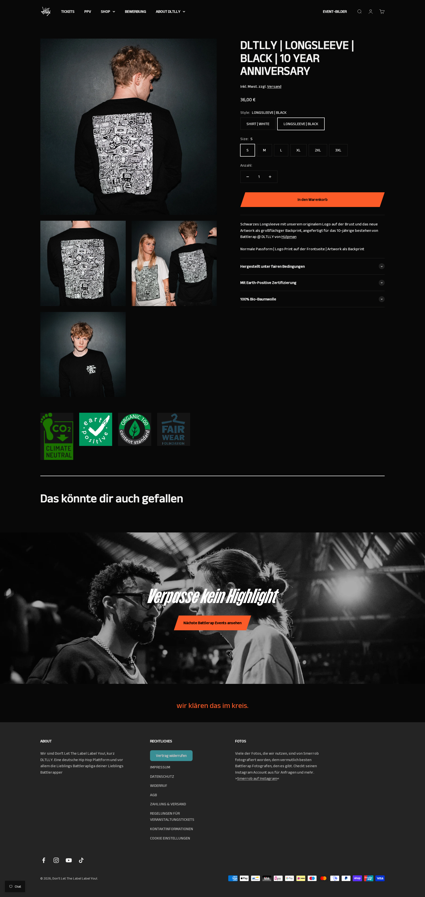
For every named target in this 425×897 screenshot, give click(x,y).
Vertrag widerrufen (171, 755)
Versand (274, 86)
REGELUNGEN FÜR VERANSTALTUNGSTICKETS (172, 816)
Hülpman (288, 237)
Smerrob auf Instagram (257, 778)
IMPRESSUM (160, 767)
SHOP (105, 11)
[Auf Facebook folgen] (43, 860)
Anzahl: (246, 165)
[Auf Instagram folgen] (56, 860)
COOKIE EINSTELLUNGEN (170, 838)
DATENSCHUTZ (162, 776)
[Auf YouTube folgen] (68, 860)
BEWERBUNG (135, 11)
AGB (153, 795)
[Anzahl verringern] (248, 177)
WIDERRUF (158, 785)
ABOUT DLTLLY (168, 11)
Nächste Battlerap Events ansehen (212, 623)
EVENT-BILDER (335, 11)
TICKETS (68, 11)
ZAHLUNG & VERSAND (168, 804)
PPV (87, 11)
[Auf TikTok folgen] (81, 860)
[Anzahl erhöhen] (270, 177)
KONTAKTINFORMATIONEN (171, 829)
